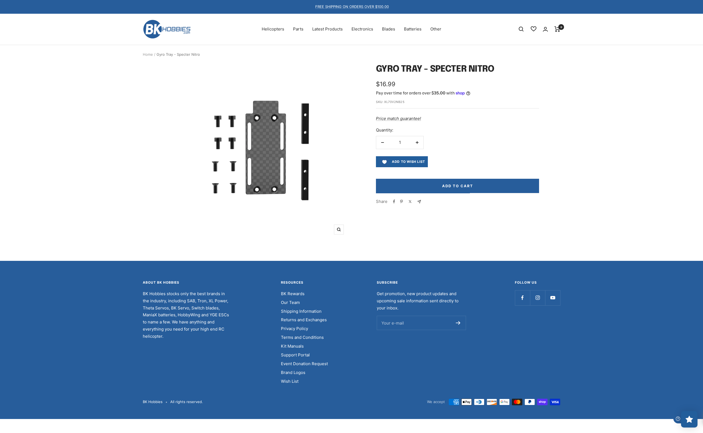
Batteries (413, 29)
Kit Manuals (292, 346)
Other (435, 29)
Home (148, 54)
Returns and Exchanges (304, 319)
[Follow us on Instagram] (537, 297)
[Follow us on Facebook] (522, 297)
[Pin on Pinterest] (401, 201)
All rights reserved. (186, 402)
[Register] (458, 323)
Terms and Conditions (302, 337)
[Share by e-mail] (419, 201)
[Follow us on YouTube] (552, 297)
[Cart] (557, 29)
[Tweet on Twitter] (410, 201)
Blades (388, 29)
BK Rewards (293, 293)
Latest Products (327, 29)
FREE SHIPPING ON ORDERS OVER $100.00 (352, 6)
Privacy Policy (294, 328)
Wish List (290, 381)
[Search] (521, 29)
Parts (298, 29)
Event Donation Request (304, 363)
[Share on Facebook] (394, 201)
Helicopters (273, 29)
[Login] (545, 29)
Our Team (290, 302)
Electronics (362, 29)
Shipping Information (301, 311)
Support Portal (295, 354)
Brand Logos (293, 372)
